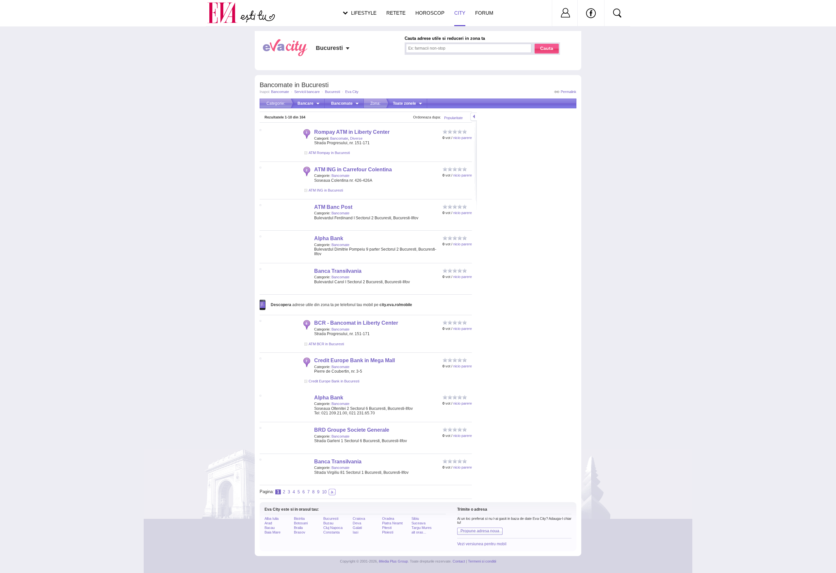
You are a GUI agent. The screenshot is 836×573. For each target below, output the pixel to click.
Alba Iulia (272, 518)
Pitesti (387, 528)
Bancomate (280, 92)
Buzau (328, 523)
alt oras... (418, 532)
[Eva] (226, 7)
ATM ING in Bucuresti (326, 190)
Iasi (355, 532)
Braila (298, 528)
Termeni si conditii (482, 561)
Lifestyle (364, 13)
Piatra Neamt (392, 523)
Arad (268, 523)
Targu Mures (421, 528)
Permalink (568, 92)
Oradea (388, 518)
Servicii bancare (307, 92)
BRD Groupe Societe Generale (351, 430)
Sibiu (415, 518)
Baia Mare (273, 532)
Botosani (301, 523)
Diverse (356, 138)
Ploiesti (387, 532)
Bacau (270, 528)
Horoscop (429, 13)
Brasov (299, 532)
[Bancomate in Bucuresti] (332, 492)
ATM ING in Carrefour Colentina (353, 169)
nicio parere (462, 138)
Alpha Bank (328, 238)
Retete (396, 13)
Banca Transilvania (338, 271)
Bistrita (299, 518)
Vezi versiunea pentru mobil (481, 544)
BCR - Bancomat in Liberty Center (356, 323)
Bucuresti (332, 92)
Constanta (331, 532)
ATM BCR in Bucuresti (326, 344)
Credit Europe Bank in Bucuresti (334, 381)
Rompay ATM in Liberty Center (352, 132)
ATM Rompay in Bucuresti (329, 153)
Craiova (359, 518)
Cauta (546, 48)
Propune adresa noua (479, 531)
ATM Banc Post (333, 207)
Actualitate (23, 12)
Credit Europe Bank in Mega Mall (354, 360)
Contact (459, 561)
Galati (357, 528)
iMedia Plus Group (393, 561)
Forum (484, 13)
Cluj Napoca (333, 528)
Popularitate (453, 118)
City (459, 13)
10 (324, 491)
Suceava (418, 523)
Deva (357, 523)
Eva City (352, 92)
